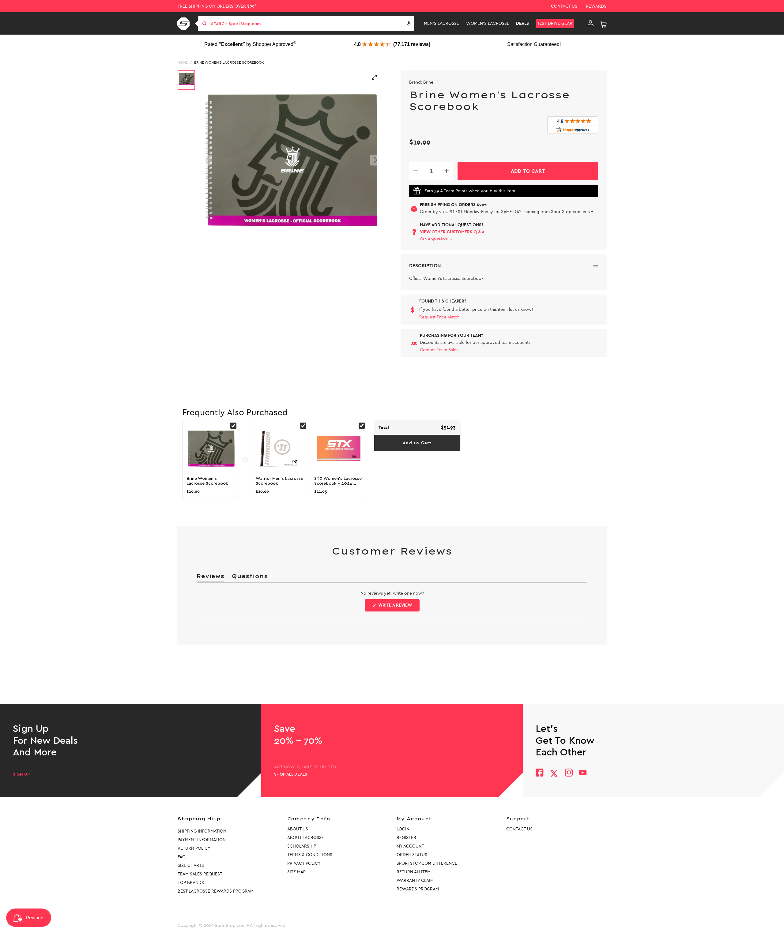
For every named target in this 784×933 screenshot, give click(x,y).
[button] (409, 23)
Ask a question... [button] (436, 238)
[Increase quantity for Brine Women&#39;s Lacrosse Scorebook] (446, 171)
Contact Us (564, 6)
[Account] (590, 24)
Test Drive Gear (554, 23)
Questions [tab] (250, 577)
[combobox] (312, 23)
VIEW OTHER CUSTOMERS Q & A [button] (452, 232)
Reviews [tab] (210, 577)
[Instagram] (568, 773)
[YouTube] (583, 773)
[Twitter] (554, 773)
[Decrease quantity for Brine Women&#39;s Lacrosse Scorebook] (415, 171)
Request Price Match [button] (439, 317)
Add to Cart (417, 443)
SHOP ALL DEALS (290, 774)
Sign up (21, 774)
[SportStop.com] (184, 23)
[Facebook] (539, 773)
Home (183, 62)
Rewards (596, 6)
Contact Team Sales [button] (439, 349)
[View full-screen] (374, 77)
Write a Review (398, 606)
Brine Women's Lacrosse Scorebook (229, 62)
